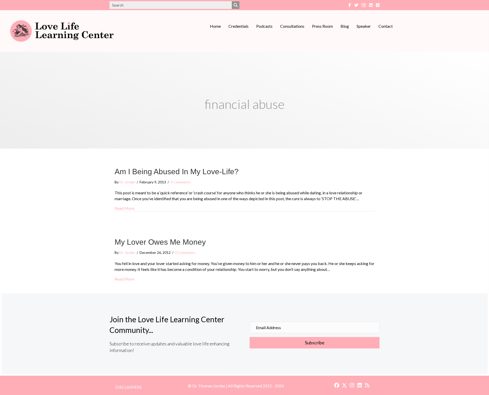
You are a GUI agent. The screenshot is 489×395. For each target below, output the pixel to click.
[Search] (235, 5)
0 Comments (180, 182)
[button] (314, 343)
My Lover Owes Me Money (160, 242)
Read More (124, 208)
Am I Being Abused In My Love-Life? (177, 171)
